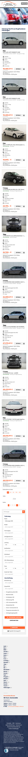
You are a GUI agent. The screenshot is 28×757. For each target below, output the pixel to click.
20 (10, 492)
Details (18, 69)
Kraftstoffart (7, 548)
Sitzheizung (10, 600)
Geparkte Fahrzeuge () (14, 631)
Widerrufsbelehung (10, 725)
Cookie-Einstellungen (14, 728)
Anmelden (9, 723)
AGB (13, 723)
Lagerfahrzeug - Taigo (14, 329)
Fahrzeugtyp (7, 530)
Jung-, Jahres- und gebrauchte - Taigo (14, 238)
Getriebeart (7, 554)
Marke (5, 518)
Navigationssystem (11, 592)
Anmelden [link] (15, 627)
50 (13, 492)
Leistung (6, 542)
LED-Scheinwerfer (11, 602)
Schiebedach (10, 597)
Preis (5, 566)
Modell (5, 524)
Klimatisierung (7, 580)
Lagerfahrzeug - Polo (14, 54)
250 (20, 492)
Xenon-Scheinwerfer (12, 607)
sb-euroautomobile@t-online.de (16, 706)
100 (16, 492)
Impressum (18, 723)
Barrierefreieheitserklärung (13, 726)
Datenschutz (19, 725)
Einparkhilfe (7, 586)
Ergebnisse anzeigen (14, 617)
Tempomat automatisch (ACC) (13, 610)
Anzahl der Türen (8, 572)
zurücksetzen (14, 620)
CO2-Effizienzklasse (9, 560)
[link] (24, 69)
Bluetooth (9, 594)
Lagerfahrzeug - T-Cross (14, 191)
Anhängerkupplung (11, 613)
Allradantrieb (10, 605)
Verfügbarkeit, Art (8, 536)
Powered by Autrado (14, 750)
